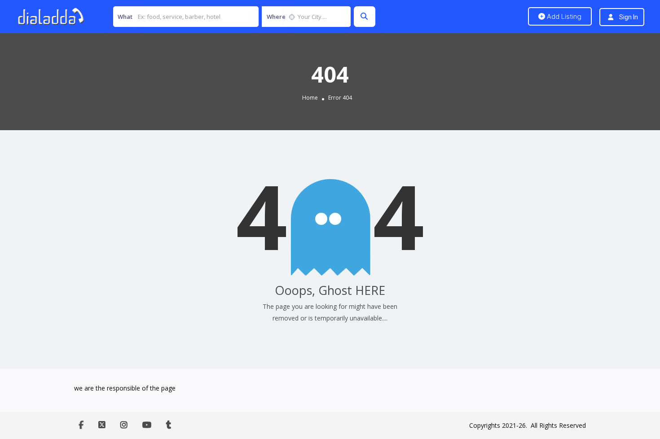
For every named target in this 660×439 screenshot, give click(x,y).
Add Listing (563, 16)
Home (310, 97)
